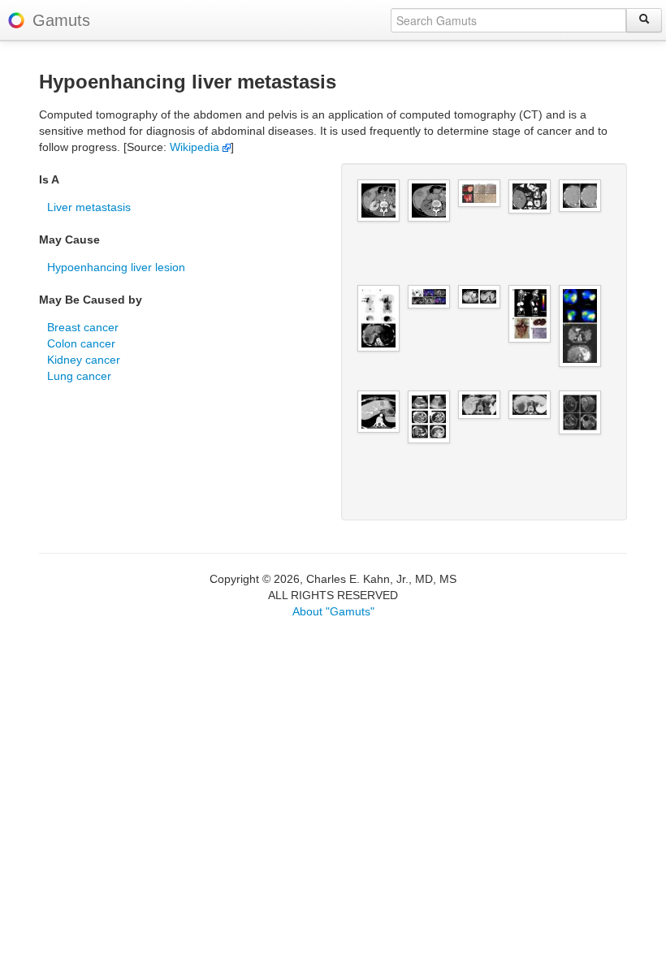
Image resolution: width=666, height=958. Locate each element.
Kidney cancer (83, 359)
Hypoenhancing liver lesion (116, 267)
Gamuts (61, 20)
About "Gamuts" (333, 611)
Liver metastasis (89, 207)
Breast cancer (83, 327)
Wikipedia (196, 146)
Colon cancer (81, 343)
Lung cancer (79, 375)
